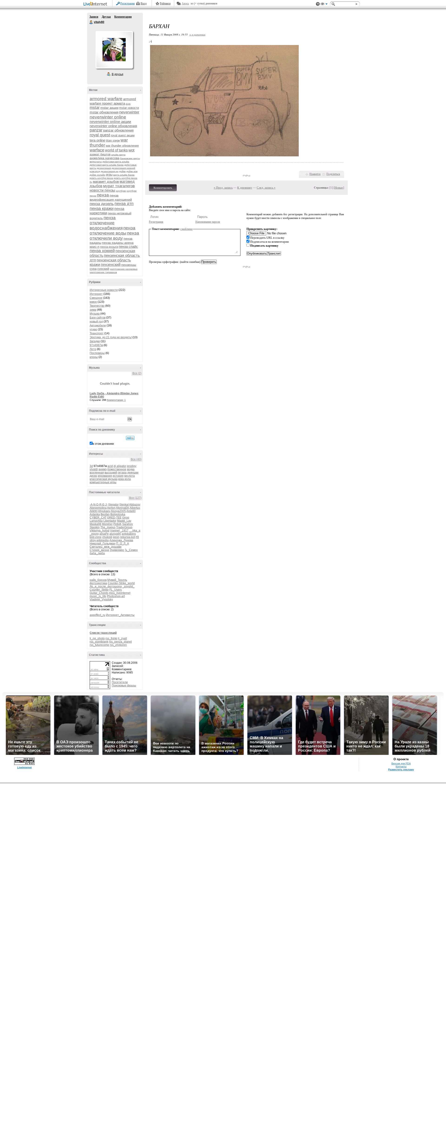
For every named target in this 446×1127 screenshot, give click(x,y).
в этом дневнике (103, 443)
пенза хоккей (102, 250)
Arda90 (131, 511)
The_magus (107, 527)
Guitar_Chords (99, 593)
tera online (97, 140)
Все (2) (136, 373)
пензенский (111, 265)
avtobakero (129, 533)
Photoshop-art (116, 596)
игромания (105, 475)
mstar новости (129, 107)
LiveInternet (96, 4)
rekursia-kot (127, 537)
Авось (185, 3)
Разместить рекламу (401, 769)
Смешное (96, 297)
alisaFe (104, 533)
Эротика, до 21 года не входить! (111, 337)
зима (93, 309)
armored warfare (106, 98)
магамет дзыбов (106, 182)
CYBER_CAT (98, 517)
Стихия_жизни (99, 550)
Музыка (95, 313)
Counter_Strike (99, 589)
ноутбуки (121, 191)
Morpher (107, 524)
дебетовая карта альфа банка (107, 165)
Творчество (97, 305)
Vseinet (115, 530)
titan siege (113, 140)
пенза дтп (124, 203)
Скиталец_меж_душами (105, 546)
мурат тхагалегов (119, 186)
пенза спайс (128, 246)
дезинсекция (104, 168)
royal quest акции (122, 135)
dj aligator (120, 466)
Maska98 (95, 524)
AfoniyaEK (122, 507)
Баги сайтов (97, 317)
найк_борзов (98, 580)
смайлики (186, 229)
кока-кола (124, 479)
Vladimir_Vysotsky (101, 599)
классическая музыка (104, 479)
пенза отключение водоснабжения (106, 222)
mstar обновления (104, 112)
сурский (103, 268)
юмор (93, 301)
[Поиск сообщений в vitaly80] (130, 438)
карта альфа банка (123, 175)
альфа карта (118, 154)
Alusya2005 (118, 511)
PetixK (117, 524)
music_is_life (98, 596)
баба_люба (97, 553)
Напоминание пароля (207, 221)
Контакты (401, 766)
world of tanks (116, 150)
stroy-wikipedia (99, 540)
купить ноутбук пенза (101, 178)
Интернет (96, 294)
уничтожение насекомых (124, 269)
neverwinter (129, 112)
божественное (116, 469)
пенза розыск (109, 246)
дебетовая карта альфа (115, 161)
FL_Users (115, 589)
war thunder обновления (122, 145)
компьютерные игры (103, 482)
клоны (94, 357)
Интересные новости (104, 290)
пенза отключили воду (114, 236)
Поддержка (318, 4)
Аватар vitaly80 (114, 49)
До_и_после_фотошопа (106, 586)
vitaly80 (91, 22)
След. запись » (266, 187)
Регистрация (127, 3)
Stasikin (95, 527)
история (118, 475)
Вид (324, 4)
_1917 (124, 530)
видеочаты (96, 161)
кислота (129, 475)
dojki (128, 104)
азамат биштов (100, 154)
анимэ (102, 469)
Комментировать (163, 187)
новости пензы (102, 190)
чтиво (93, 329)
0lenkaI (124, 504)
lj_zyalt (122, 638)
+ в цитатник (197, 34)
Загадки (95, 341)
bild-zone (96, 537)
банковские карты (130, 158)
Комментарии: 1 (116, 400)
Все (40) (136, 459)
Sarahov (127, 524)
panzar (96, 130)
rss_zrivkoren (118, 645)
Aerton (111, 507)
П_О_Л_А (122, 543)
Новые (338, 187)
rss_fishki (111, 638)
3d (91, 466)
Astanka (95, 514)
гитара (122, 472)
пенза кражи (102, 208)
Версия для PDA (401, 763)
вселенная (97, 472)
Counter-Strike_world (121, 583)
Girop (125, 517)
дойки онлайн (97, 175)
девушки (132, 472)
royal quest (100, 135)
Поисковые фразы (124, 685)
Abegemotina (98, 507)
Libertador (109, 520)
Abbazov (134, 504)
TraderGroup (124, 527)
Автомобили (98, 325)
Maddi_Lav (124, 520)
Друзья (106, 16)
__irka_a (134, 530)
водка (130, 469)
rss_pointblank (99, 641)
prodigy (131, 466)
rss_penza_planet (120, 641)
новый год (96, 321)
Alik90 (94, 511)
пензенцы (128, 265)
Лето (93, 349)
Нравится (315, 174)
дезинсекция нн (109, 171)
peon (116, 537)
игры (109, 174)
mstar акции (109, 107)
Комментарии (123, 16)
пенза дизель (102, 204)
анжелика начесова (104, 158)
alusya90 (115, 533)
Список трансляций (103, 632)
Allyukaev (104, 511)
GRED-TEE (114, 517)
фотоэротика (98, 583)
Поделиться (333, 174)
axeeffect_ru (97, 615)
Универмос (117, 550)
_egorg (94, 533)
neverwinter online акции (110, 122)
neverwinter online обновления (113, 126)
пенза (103, 195)
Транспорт (97, 333)
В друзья (117, 74)
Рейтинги (165, 3)
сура (93, 268)
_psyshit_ (128, 586)
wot (131, 150)
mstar (95, 107)
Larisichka (96, 520)
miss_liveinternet (119, 593)
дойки (122, 171)
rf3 (137, 537)
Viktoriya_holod (99, 530)
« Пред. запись (223, 187)
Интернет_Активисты (120, 615)
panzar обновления (118, 130)
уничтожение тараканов (103, 272)
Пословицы (97, 353)
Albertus (135, 507)
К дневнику (244, 187)
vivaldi (94, 469)
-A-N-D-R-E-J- (99, 504)
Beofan (105, 514)
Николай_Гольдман (102, 543)
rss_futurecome (99, 645)
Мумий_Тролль (117, 580)
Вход (144, 3)
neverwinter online (108, 117)
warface (97, 150)
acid (110, 466)
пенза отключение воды (112, 230)
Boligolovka (117, 514)
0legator (113, 504)
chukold (107, 537)
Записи (93, 16)
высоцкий (111, 472)
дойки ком (132, 171)
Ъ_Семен (131, 550)
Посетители (120, 682)
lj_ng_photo (97, 638)
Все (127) (135, 497)
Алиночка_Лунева (121, 540)
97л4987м (96, 345)
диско (93, 475)
